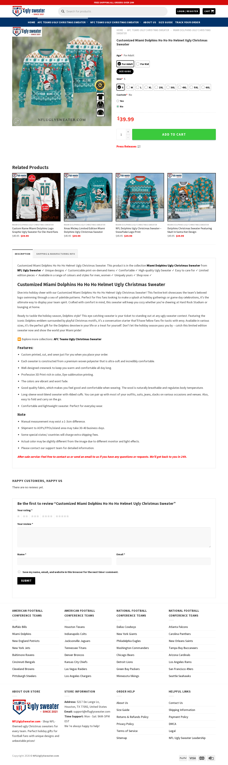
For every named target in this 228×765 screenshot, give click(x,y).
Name (21, 554)
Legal (172, 731)
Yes (122, 101)
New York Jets (21, 648)
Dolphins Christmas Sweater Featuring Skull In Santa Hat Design (189, 230)
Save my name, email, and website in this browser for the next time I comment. (70, 572)
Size (120, 78)
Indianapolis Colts (75, 634)
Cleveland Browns (23, 669)
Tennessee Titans (75, 648)
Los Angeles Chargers (77, 676)
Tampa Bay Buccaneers (183, 648)
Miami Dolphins (21, 634)
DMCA (172, 724)
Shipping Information (182, 710)
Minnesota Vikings (128, 676)
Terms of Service (127, 731)
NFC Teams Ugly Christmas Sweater (114, 22)
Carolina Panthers (180, 634)
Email (121, 554)
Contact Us (176, 703)
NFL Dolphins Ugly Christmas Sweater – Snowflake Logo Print (138, 230)
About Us (149, 22)
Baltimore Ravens (23, 655)
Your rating (24, 510)
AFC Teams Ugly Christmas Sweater (62, 22)
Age (119, 55)
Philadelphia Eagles (129, 641)
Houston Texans (74, 627)
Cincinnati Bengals (23, 662)
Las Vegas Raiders (75, 669)
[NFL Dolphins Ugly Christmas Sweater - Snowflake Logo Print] (140, 197)
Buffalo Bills (19, 627)
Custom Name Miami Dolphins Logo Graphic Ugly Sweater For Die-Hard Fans (35, 230)
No (121, 106)
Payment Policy (178, 717)
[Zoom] (17, 121)
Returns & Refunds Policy (132, 717)
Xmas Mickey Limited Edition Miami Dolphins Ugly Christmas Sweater (84, 230)
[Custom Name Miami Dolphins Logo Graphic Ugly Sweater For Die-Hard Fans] (36, 197)
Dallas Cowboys (126, 627)
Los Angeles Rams (180, 662)
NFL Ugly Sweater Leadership (187, 738)
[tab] (22, 253)
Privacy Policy (125, 724)
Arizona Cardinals (179, 655)
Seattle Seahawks (180, 676)
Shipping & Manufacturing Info (55, 253)
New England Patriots (26, 641)
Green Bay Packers (128, 669)
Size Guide (166, 22)
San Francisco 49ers (181, 669)
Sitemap (122, 738)
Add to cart (174, 134)
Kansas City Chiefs (75, 662)
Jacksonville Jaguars (77, 641)
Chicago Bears (125, 655)
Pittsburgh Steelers (24, 676)
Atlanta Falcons (178, 627)
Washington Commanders (133, 648)
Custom (122, 94)
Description (22, 253)
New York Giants (127, 634)
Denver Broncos (74, 655)
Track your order (187, 22)
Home (31, 22)
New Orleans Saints (181, 641)
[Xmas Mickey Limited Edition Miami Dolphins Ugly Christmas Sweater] (88, 197)
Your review (25, 524)
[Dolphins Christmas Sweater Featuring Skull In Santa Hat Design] (191, 197)
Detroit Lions (125, 662)
